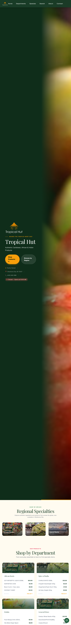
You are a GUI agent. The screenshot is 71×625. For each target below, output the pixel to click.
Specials (32, 4)
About (50, 4)
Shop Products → (11, 259)
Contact (60, 4)
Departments (21, 4)
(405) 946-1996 (11, 275)
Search (42, 4)
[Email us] (66, 620)
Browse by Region (28, 259)
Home (10, 4)
